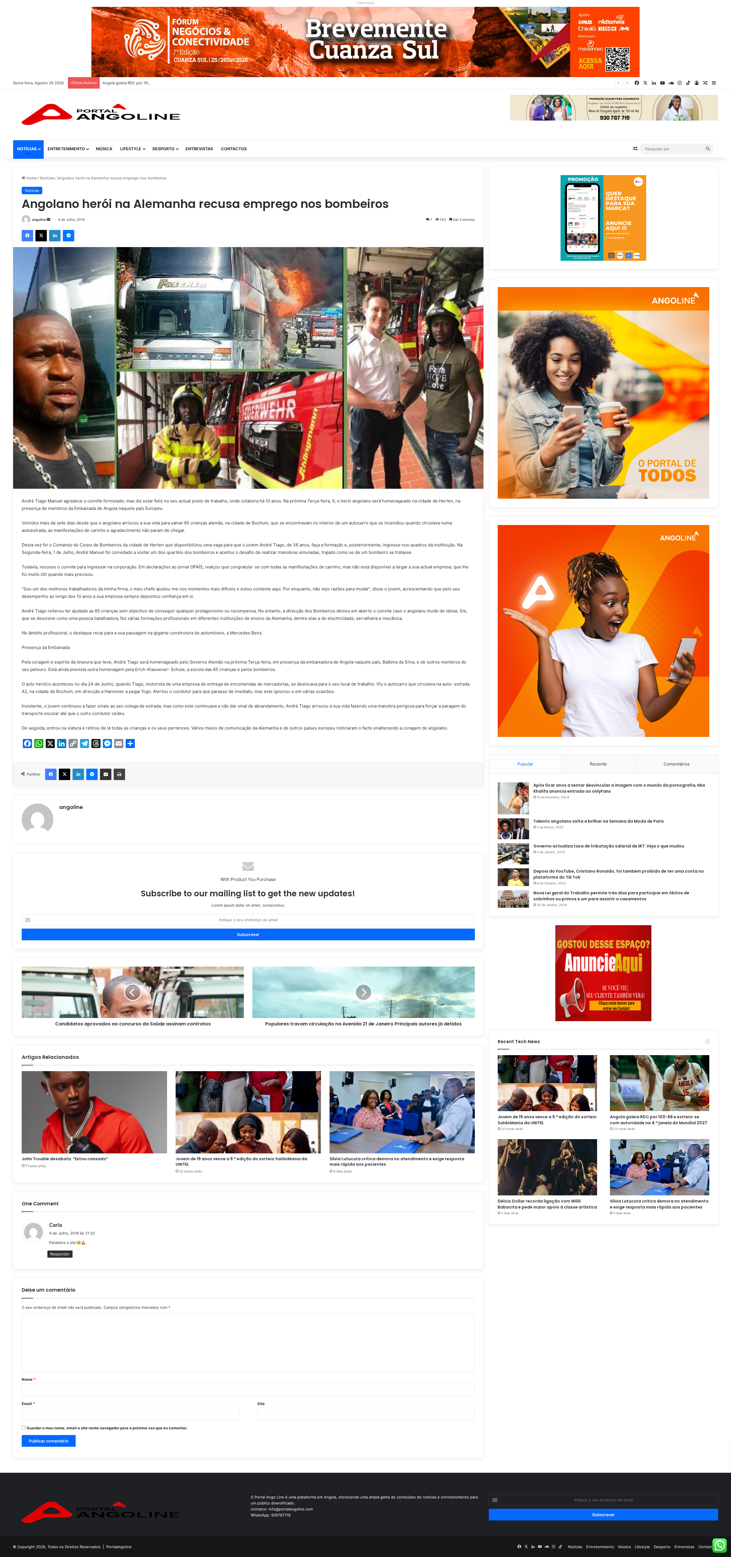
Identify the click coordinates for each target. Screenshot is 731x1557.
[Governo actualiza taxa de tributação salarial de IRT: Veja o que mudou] (513, 853)
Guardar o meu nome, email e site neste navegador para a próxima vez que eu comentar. (107, 1428)
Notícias (27, 148)
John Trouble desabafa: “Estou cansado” (65, 1159)
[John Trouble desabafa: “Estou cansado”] (94, 1112)
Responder (60, 1254)
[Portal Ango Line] (98, 115)
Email (28, 1403)
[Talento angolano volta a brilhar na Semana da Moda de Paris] (513, 828)
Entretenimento (66, 148)
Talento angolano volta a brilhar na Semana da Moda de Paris (598, 821)
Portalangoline (119, 1546)
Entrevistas (199, 148)
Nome (28, 1379)
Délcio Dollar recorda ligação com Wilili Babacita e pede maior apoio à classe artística (177, 83)
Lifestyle (130, 148)
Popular (525, 764)
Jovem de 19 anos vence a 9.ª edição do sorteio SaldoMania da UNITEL (241, 1161)
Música (104, 148)
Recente (598, 764)
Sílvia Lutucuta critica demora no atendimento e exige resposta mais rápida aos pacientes (397, 1161)
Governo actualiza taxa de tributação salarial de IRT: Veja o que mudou (608, 846)
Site (261, 1403)
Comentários (677, 764)
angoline (39, 219)
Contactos (234, 148)
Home (31, 178)
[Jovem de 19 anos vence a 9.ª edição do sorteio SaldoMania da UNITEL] (248, 1112)
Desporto (163, 148)
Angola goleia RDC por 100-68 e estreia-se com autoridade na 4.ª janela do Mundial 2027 (658, 1120)
